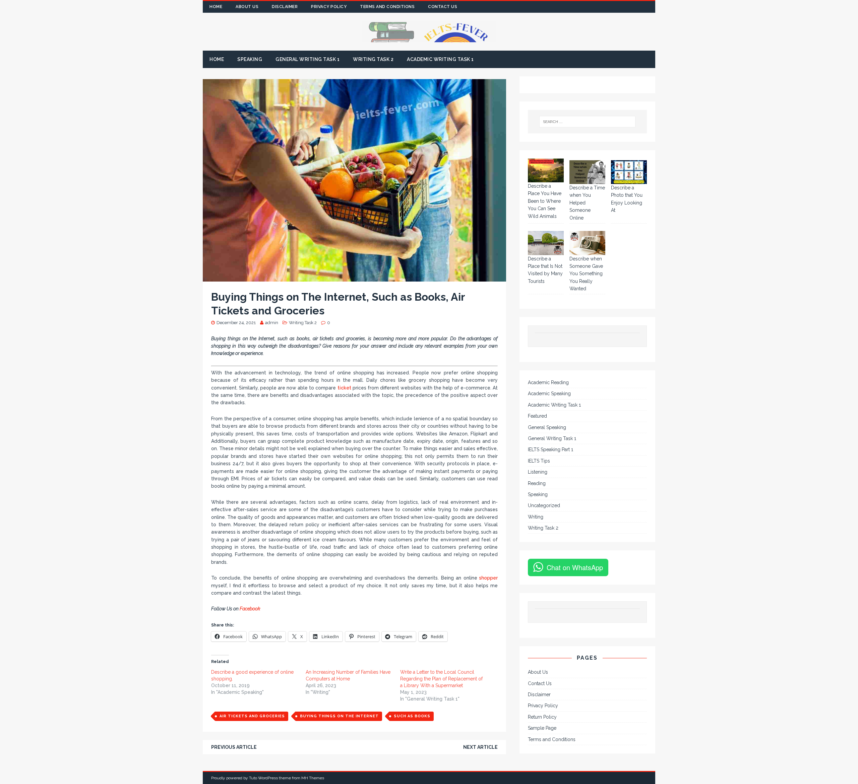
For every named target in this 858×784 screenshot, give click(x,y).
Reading (537, 483)
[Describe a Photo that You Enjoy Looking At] (629, 172)
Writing (535, 517)
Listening (537, 472)
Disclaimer (285, 6)
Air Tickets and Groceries (252, 716)
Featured (537, 416)
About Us (247, 6)
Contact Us (442, 6)
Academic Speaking (549, 393)
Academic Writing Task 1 (440, 59)
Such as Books (412, 716)
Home (215, 6)
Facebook (250, 608)
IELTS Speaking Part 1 (550, 449)
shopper (487, 578)
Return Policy (542, 717)
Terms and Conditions (387, 6)
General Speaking (547, 427)
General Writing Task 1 (307, 59)
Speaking (249, 59)
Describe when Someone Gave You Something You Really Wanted (586, 274)
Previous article (234, 747)
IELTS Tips (539, 461)
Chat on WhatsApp (575, 567)
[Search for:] (587, 121)
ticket (344, 387)
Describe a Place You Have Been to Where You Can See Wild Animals (544, 201)
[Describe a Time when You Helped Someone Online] (587, 172)
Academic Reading (548, 382)
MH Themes (312, 778)
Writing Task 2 (373, 59)
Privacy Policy (329, 6)
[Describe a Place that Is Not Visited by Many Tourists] (546, 243)
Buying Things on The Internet (339, 716)
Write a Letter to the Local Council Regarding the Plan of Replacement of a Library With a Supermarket (441, 678)
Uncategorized (544, 505)
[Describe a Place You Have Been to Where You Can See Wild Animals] (546, 170)
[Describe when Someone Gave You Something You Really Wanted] (587, 243)
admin (271, 322)
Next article (480, 747)
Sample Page (542, 728)
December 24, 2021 (236, 322)
